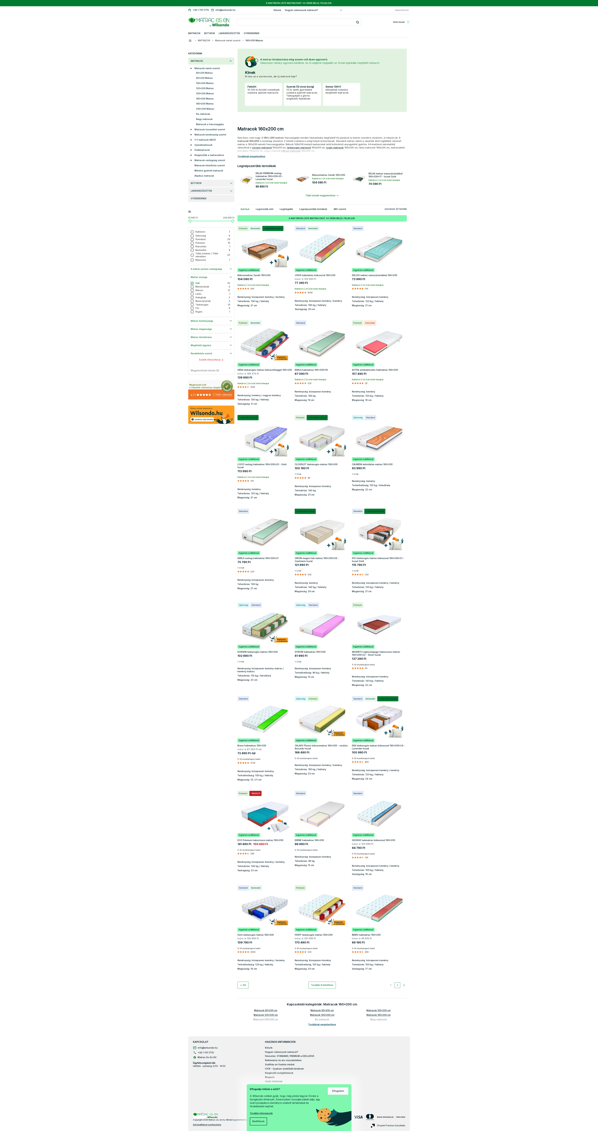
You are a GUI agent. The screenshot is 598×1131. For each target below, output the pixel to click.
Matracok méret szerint (207, 68)
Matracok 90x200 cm (322, 1010)
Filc (212, 308)
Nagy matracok (204, 119)
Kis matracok (203, 114)
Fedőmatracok (202, 150)
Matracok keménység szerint (210, 134)
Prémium (212, 242)
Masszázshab (212, 301)
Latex (212, 293)
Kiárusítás (212, 246)
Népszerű (212, 260)
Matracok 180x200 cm (378, 1015)
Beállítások (258, 1121)
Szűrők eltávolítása (210, 359)
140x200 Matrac (205, 93)
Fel (244, 985)
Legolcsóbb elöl (264, 209)
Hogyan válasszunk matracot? (301, 10)
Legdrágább (286, 209)
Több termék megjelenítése (320, 195)
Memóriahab (212, 286)
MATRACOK (197, 61)
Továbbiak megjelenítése (322, 1024)
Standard (212, 239)
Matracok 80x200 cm (265, 1010)
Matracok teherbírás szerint (209, 165)
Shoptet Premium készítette (391, 1125)
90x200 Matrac (204, 78)
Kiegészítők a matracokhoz (209, 155)
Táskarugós (212, 304)
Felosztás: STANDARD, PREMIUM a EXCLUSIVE (289, 1056)
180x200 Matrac (205, 103)
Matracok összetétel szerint (209, 129)
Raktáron (212, 231)
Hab (212, 283)
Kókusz (212, 290)
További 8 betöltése (322, 985)
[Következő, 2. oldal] (397, 985)
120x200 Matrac (205, 88)
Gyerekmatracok (203, 145)
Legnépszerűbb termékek (313, 209)
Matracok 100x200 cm (378, 1010)
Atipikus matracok (204, 175)
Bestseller (212, 250)
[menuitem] (194, 33)
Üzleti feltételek (274, 1081)
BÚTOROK (196, 183)
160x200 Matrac (205, 98)
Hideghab (212, 297)
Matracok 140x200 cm (322, 1015)
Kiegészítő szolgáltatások (279, 1073)
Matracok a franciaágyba (210, 124)
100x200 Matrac (205, 83)
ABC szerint (340, 209)
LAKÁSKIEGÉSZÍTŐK (201, 190)
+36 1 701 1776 (206, 1052)
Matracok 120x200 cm (266, 1015)
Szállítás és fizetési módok (280, 1064)
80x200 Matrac (204, 72)
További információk (261, 1113)
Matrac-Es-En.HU (207, 1057)
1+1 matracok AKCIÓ (205, 139)
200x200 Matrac (205, 108)
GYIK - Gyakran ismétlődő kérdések (284, 1068)
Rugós (212, 311)
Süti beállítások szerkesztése (207, 1124)
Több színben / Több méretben (212, 255)
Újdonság (212, 235)
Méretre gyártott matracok (208, 170)
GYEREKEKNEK (198, 198)
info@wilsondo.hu (208, 1047)
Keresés (357, 22)
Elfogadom (338, 1091)
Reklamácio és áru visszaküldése (283, 1060)
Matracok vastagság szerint (209, 160)
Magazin (270, 1077)
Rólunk (277, 10)
